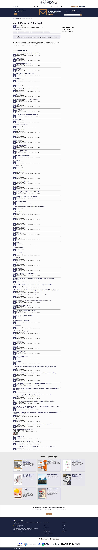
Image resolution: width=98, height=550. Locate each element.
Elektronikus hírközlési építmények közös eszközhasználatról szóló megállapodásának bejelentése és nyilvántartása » (32, 395)
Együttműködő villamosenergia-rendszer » (26, 89)
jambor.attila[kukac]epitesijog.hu (20, 531)
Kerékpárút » (17, 135)
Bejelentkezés (82, 6)
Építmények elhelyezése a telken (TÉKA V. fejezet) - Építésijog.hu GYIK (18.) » (35, 446)
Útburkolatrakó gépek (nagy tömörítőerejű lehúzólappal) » (30, 206)
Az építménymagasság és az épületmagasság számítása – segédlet (28, 475)
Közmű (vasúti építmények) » (22, 336)
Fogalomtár (53, 6)
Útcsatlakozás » (18, 268)
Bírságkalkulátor (51, 460)
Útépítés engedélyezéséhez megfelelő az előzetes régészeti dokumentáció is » (34, 401)
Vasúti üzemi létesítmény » (20, 356)
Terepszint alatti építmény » (22, 181)
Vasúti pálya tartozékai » (19, 351)
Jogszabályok (46, 527)
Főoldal (14, 18)
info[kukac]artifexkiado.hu (19, 525)
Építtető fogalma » (19, 83)
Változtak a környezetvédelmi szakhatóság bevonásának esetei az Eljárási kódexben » (36, 290)
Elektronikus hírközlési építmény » (24, 73)
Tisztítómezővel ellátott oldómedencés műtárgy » (27, 191)
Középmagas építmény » (21, 145)
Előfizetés (75, 6)
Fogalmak (45, 524)
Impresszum (64, 530)
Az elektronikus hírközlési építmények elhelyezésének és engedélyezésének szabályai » (34, 367)
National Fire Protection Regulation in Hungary (53, 489)
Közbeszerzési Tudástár (48, 533)
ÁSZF (63, 527)
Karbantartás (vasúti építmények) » (23, 315)
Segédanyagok (46, 530)
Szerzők (63, 525)
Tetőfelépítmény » (19, 186)
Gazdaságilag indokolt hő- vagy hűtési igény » (27, 99)
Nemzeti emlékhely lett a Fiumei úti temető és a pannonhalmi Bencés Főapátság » (35, 373)
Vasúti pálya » (16, 346)
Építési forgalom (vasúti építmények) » (25, 310)
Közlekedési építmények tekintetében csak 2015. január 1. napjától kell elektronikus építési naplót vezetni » (35, 413)
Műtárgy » (17, 160)
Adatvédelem (64, 528)
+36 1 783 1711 (17, 526)
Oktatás (63, 531)
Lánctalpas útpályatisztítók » (22, 155)
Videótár (45, 528)
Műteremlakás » (18, 165)
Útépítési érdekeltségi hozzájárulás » (24, 273)
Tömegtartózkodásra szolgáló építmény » (25, 196)
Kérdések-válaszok (38, 6)
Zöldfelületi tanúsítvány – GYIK (53, 475)
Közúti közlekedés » (19, 109)
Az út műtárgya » (19, 247)
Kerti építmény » (19, 140)
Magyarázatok (46, 6)
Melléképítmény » (19, 170)
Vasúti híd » (17, 325)
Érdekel (15, 13)
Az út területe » (18, 263)
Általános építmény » (19, 436)
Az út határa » (18, 258)
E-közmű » (16, 378)
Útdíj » (16, 237)
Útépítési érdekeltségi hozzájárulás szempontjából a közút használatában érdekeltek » (33, 279)
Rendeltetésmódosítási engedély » (23, 429)
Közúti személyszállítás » (21, 124)
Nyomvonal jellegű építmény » (22, 63)
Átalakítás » (17, 68)
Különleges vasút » (18, 361)
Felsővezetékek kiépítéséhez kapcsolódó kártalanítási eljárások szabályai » (33, 284)
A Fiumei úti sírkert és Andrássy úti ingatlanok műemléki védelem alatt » (33, 295)
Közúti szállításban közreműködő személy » (26, 114)
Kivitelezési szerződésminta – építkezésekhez (27, 461)
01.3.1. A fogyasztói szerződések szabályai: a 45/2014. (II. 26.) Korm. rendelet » (33, 424)
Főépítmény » (18, 94)
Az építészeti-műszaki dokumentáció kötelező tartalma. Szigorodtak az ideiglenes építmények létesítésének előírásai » (36, 407)
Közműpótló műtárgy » (20, 150)
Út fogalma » (17, 242)
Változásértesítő (65, 522)
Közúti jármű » (18, 119)
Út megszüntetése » (19, 227)
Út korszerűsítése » (19, 222)
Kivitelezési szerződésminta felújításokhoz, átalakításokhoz (26, 490)
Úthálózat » (17, 232)
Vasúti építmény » (19, 341)
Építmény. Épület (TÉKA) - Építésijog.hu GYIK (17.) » (28, 441)
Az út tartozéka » (18, 252)
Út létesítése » (18, 217)
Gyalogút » (17, 104)
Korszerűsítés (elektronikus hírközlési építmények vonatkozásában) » (33, 300)
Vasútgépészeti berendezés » (22, 320)
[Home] (49, 2)
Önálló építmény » (19, 176)
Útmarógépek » (18, 211)
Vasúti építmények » (18, 58)
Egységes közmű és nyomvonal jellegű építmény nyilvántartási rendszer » (33, 383)
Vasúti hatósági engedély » (21, 330)
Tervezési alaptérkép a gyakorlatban (77, 460)
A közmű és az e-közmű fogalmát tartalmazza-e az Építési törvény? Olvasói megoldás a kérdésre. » (36, 389)
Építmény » (17, 78)
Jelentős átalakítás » (18, 419)
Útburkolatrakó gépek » (21, 201)
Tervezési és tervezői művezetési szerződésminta (76, 475)
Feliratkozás (50, 14)
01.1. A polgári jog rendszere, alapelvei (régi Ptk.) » (26, 53)
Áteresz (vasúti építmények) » (22, 305)
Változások (60, 6)
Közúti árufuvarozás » (20, 130)
